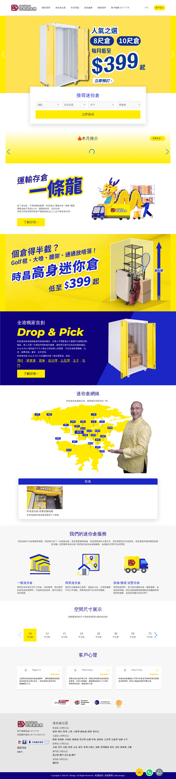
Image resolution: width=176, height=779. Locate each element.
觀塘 (55, 739)
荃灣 (70, 747)
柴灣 (55, 731)
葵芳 (80, 747)
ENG (147, 8)
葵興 (97, 747)
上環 (70, 731)
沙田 (117, 747)
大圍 (129, 747)
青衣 (112, 747)
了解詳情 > (31, 222)
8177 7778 (124, 8)
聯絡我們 (102, 8)
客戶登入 (159, 8)
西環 (90, 731)
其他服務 (88, 8)
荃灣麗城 (105, 747)
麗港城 (75, 739)
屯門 (60, 747)
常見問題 (75, 8)
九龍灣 (114, 739)
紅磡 (89, 739)
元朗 (65, 747)
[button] (3, 54)
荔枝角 (100, 739)
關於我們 (46, 8)
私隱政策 (99, 775)
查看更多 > (158, 138)
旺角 (94, 739)
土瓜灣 (107, 739)
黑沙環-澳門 (58, 755)
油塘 (121, 739)
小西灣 (76, 731)
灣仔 (60, 731)
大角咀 (68, 739)
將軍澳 (123, 747)
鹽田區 (56, 763)
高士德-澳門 (70, 755)
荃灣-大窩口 (88, 747)
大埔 (55, 747)
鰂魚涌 (83, 731)
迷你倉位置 (60, 8)
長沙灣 (82, 739)
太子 (126, 739)
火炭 (75, 747)
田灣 (65, 731)
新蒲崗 (61, 739)
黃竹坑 (96, 731)
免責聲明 (109, 775)
